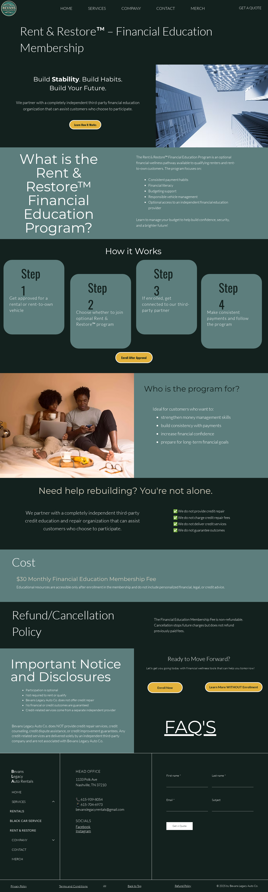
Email (170, 800)
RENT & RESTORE (23, 830)
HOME (16, 792)
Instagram (83, 831)
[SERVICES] (53, 802)
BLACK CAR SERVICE (26, 821)
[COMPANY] (53, 840)
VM (104, 886)
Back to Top (134, 886)
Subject (216, 800)
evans (17, 771)
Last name (219, 775)
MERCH (17, 859)
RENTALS (17, 811)
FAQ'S (190, 727)
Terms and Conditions (73, 886)
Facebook (83, 826)
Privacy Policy (19, 886)
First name (173, 775)
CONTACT (19, 850)
